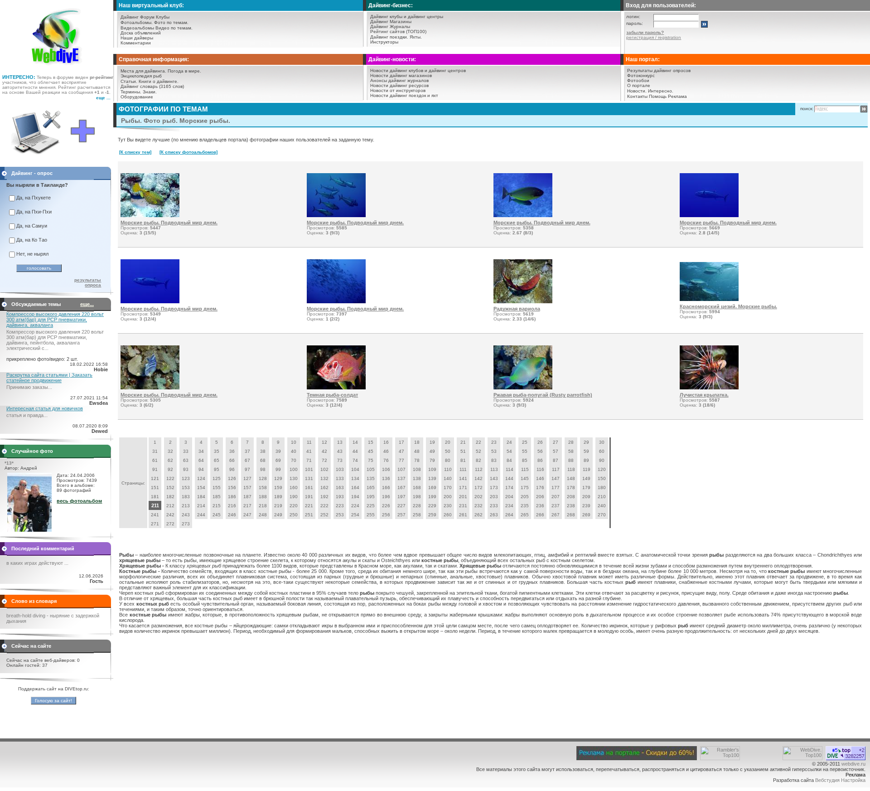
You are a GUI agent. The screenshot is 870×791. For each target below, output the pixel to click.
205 (525, 496)
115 (525, 469)
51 (463, 451)
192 (324, 496)
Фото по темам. (171, 22)
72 (324, 460)
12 (324, 442)
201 (463, 496)
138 (417, 478)
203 (494, 496)
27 (555, 442)
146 (540, 478)
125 (217, 478)
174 (509, 487)
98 (263, 469)
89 (586, 460)
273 (186, 523)
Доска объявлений (141, 32)
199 (432, 496)
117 (556, 469)
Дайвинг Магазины (390, 21)
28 (571, 442)
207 (555, 496)
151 (155, 487)
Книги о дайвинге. (159, 81)
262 (478, 514)
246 (232, 514)
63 (185, 460)
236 (540, 505)
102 (324, 469)
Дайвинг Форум (138, 17)
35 (216, 451)
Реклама (677, 96)
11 (309, 442)
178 (571, 487)
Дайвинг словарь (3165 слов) (152, 86)
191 (309, 496)
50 (447, 451)
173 (494, 487)
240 (602, 505)
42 (324, 451)
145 (525, 478)
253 (340, 514)
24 (509, 442)
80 (447, 460)
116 (540, 469)
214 (201, 505)
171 (463, 487)
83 (494, 460)
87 (555, 460)
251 (309, 514)
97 (247, 469)
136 (386, 478)
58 (571, 451)
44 (355, 451)
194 (355, 496)
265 (525, 514)
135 (371, 478)
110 (448, 469)
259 (432, 514)
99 (278, 469)
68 (263, 460)
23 (494, 442)
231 (463, 505)
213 (186, 505)
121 (155, 478)
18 (417, 442)
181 (155, 496)
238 (571, 505)
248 (263, 514)
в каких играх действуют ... (37, 563)
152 (170, 487)
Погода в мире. (184, 70)
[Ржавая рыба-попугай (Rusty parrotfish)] (522, 387)
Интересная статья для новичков (44, 408)
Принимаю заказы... (29, 387)
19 (432, 442)
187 (247, 496)
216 (232, 505)
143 (494, 478)
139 (432, 478)
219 (278, 505)
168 (417, 487)
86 (540, 460)
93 (185, 469)
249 (278, 514)
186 (232, 496)
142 (478, 478)
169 (432, 487)
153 (186, 487)
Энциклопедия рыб (141, 75)
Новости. (637, 90)
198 (417, 496)
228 (417, 505)
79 (432, 460)
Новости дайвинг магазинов (401, 75)
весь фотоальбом (79, 501)
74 (355, 460)
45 (370, 451)
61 (155, 460)
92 (170, 469)
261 (463, 514)
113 (494, 469)
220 (294, 505)
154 (201, 487)
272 (170, 523)
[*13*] (29, 530)
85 (524, 460)
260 (448, 514)
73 (340, 460)
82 (478, 460)
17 (401, 442)
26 (540, 442)
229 (432, 505)
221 (309, 505)
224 (355, 505)
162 (324, 487)
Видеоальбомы (137, 27)
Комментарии (136, 42)
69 (278, 460)
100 (294, 469)
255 (371, 514)
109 (432, 469)
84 (509, 460)
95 (216, 469)
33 (185, 451)
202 (478, 496)
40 (293, 451)
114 (509, 469)
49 (432, 451)
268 (571, 514)
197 (401, 496)
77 (401, 460)
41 (309, 451)
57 (555, 451)
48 (417, 451)
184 (201, 496)
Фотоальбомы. (137, 22)
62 (170, 460)
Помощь (658, 96)
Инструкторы (384, 41)
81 (463, 460)
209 (586, 496)
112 (479, 469)
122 (170, 478)
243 (186, 514)
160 (294, 487)
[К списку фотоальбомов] (189, 152)
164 (355, 487)
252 (324, 514)
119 (586, 469)
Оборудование (137, 96)
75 (370, 460)
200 (448, 496)
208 (571, 496)
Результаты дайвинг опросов (659, 70)
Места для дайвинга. (143, 70)
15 (370, 442)
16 (386, 442)
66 (232, 460)
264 (509, 514)
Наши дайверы (137, 37)
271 (155, 523)
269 (586, 514)
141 (463, 478)
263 (494, 514)
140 (448, 478)
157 (247, 487)
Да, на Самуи (31, 225)
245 (217, 514)
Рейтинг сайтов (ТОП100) (398, 31)
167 (401, 487)
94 (201, 469)
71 (309, 460)
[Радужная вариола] (522, 301)
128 (263, 478)
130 (294, 478)
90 (601, 460)
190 (294, 496)
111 (463, 469)
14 (355, 442)
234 (509, 505)
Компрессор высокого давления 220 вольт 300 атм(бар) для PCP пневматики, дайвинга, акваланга (55, 319)
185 (217, 496)
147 (555, 478)
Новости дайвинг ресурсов (399, 85)
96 (232, 469)
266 (540, 514)
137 (401, 478)
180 (602, 487)
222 (324, 505)
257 (401, 514)
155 (217, 487)
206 (540, 496)
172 (478, 487)
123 (186, 478)
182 (170, 496)
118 (571, 469)
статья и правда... (27, 415)
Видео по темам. (174, 27)
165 (371, 487)
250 (294, 514)
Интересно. (660, 90)
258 (417, 514)
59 (586, 451)
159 (278, 487)
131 (309, 478)
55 (524, 451)
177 (555, 487)
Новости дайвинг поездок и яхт (404, 95)
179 (586, 487)
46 (386, 451)
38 (263, 451)
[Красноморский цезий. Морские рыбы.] (709, 299)
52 (478, 451)
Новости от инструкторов (397, 90)
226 (386, 505)
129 (278, 478)
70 (293, 460)
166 (386, 487)
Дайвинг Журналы (390, 26)
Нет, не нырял (32, 254)
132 (324, 478)
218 (263, 505)
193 (340, 496)
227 (401, 505)
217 (247, 505)
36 (232, 451)
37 (247, 451)
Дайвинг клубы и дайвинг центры (406, 16)
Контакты (637, 96)
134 (355, 478)
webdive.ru (853, 764)
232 (478, 505)
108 (417, 469)
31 (155, 451)
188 (263, 496)
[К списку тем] (135, 152)
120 (602, 469)
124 (201, 478)
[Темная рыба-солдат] (336, 387)
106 (386, 469)
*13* (9, 463)
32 (170, 451)
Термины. (131, 91)
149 (586, 478)
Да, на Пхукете (33, 197)
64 (201, 460)
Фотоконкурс (641, 75)
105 (371, 469)
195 (371, 496)
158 (263, 487)
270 (602, 514)
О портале (638, 85)
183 (186, 496)
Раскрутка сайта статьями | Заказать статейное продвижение (49, 377)
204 (509, 496)
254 (355, 514)
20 (447, 442)
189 (278, 496)
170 (448, 487)
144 (509, 478)
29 (586, 442)
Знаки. (150, 91)
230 (448, 505)
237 (555, 505)
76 (386, 460)
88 (571, 460)
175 (525, 487)
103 (340, 469)
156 (232, 487)
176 (540, 487)
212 (170, 505)
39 (278, 451)
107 (401, 469)
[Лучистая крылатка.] (709, 387)
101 (309, 469)
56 (540, 451)
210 (602, 496)
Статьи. (129, 81)
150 (602, 478)
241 (155, 514)
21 (463, 442)
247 (247, 514)
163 (340, 487)
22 (478, 442)
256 (386, 514)
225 (371, 505)
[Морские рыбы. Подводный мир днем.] (150, 215)
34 (201, 451)
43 (340, 451)
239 (586, 505)
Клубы (162, 17)
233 (494, 505)
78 (417, 460)
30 (601, 442)
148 (571, 478)
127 (247, 478)
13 (340, 442)
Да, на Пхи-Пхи (34, 211)
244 (201, 514)
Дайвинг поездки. (389, 36)
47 (401, 451)
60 (601, 451)
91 (155, 469)
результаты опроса (87, 282)
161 (309, 487)
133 (340, 478)
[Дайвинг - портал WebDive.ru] (57, 68)
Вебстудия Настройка (840, 780)
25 (524, 442)
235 (525, 505)
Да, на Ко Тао (31, 240)
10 (293, 442)
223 (340, 505)
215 (217, 505)
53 (494, 451)
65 (216, 460)
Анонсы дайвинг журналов (399, 80)
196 (386, 496)
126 (232, 478)
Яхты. (416, 36)
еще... (87, 304)
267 (555, 514)
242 (170, 514)
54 (509, 451)
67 (247, 460)
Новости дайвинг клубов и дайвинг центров (418, 70)
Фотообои (638, 80)
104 (355, 469)
